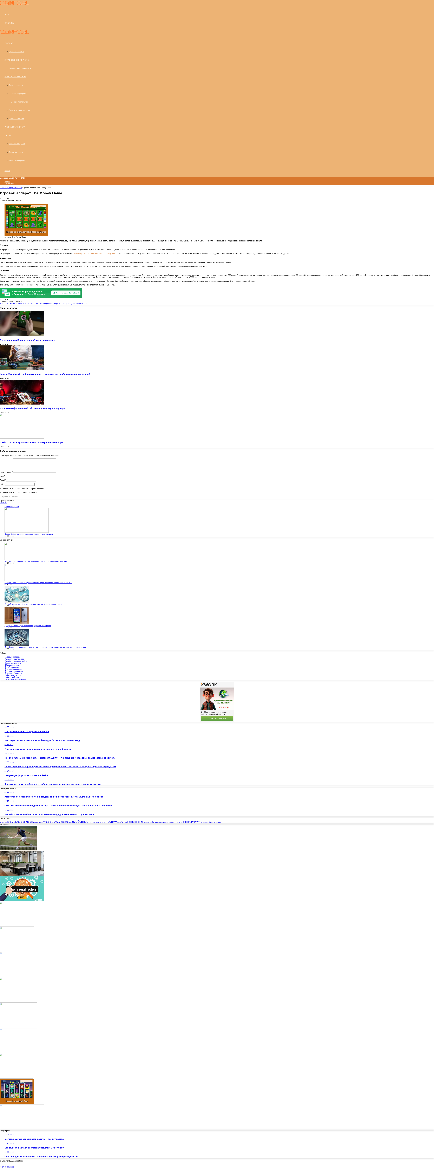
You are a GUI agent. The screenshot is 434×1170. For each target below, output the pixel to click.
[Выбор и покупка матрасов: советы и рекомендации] (16, 1078)
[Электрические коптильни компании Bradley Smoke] (22, 1129)
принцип (146, 822)
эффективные (214, 822)
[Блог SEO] (14, 4)
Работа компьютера (15, 127)
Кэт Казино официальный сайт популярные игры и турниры (32, 408)
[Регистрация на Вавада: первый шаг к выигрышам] (22, 336)
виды (10, 821)
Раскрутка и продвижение (20, 110)
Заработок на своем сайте (20, 68)
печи (94, 822)
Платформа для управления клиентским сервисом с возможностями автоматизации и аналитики (45, 647)
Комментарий (6, 472)
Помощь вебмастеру (15, 77)
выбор (18, 821)
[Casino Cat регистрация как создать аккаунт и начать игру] (22, 438)
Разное (8, 135)
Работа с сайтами (16, 119)
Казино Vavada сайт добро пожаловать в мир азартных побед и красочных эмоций (45, 374)
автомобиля (3, 822)
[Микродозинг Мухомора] (16, 977)
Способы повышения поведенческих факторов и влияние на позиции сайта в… (38, 583)
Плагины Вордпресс (17, 93)
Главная (3, 188)
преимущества (117, 821)
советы (187, 821)
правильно (102, 822)
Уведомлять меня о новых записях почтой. (21, 493)
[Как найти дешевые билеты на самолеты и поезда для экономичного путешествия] (17, 602)
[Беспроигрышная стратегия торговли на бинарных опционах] (17, 926)
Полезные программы (18, 102)
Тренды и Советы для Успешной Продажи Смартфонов (28, 626)
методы (56, 822)
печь (97, 822)
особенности (82, 821)
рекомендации (162, 822)
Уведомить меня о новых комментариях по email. (23, 489)
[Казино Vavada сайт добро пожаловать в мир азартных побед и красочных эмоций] (22, 370)
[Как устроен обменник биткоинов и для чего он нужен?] (19, 951)
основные (66, 822)
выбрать (28, 821)
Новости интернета (17, 144)
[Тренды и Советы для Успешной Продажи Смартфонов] (17, 624)
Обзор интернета (16, 152)
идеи (40, 822)
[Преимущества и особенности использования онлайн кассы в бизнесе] (18, 1002)
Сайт (2, 484)
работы (153, 822)
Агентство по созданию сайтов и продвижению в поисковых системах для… (36, 561)
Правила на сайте (16, 52)
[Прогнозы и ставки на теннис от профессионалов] (18, 850)
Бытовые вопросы (17, 160)
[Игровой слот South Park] (17, 1103)
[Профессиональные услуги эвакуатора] (16, 1027)
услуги (196, 821)
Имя (2, 476)
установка (204, 822)
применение (136, 821)
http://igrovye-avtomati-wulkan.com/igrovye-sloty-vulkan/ (95, 253)
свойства (180, 822)
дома (36, 822)
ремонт (172, 822)
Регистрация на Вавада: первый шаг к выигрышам (27, 340)
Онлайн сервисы (16, 85)
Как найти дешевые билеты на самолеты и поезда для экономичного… (34, 604)
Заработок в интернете (17, 60)
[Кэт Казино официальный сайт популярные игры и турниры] (22, 404)
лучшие (47, 822)
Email (3, 480)
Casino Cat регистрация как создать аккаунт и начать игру (31, 442)
